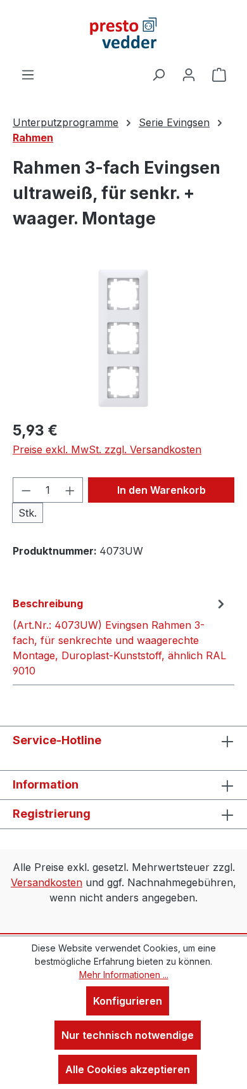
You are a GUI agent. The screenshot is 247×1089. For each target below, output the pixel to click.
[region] (123, 338)
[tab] (120, 636)
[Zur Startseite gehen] (123, 33)
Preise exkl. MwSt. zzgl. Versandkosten (107, 449)
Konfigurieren (127, 1001)
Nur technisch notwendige (127, 1035)
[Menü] (28, 74)
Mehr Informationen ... (123, 974)
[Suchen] (158, 74)
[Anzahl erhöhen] (70, 490)
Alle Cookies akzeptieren (127, 1069)
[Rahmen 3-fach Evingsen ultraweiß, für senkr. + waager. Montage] (123, 338)
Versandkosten (46, 882)
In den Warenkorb (161, 490)
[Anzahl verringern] (26, 490)
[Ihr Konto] (189, 74)
